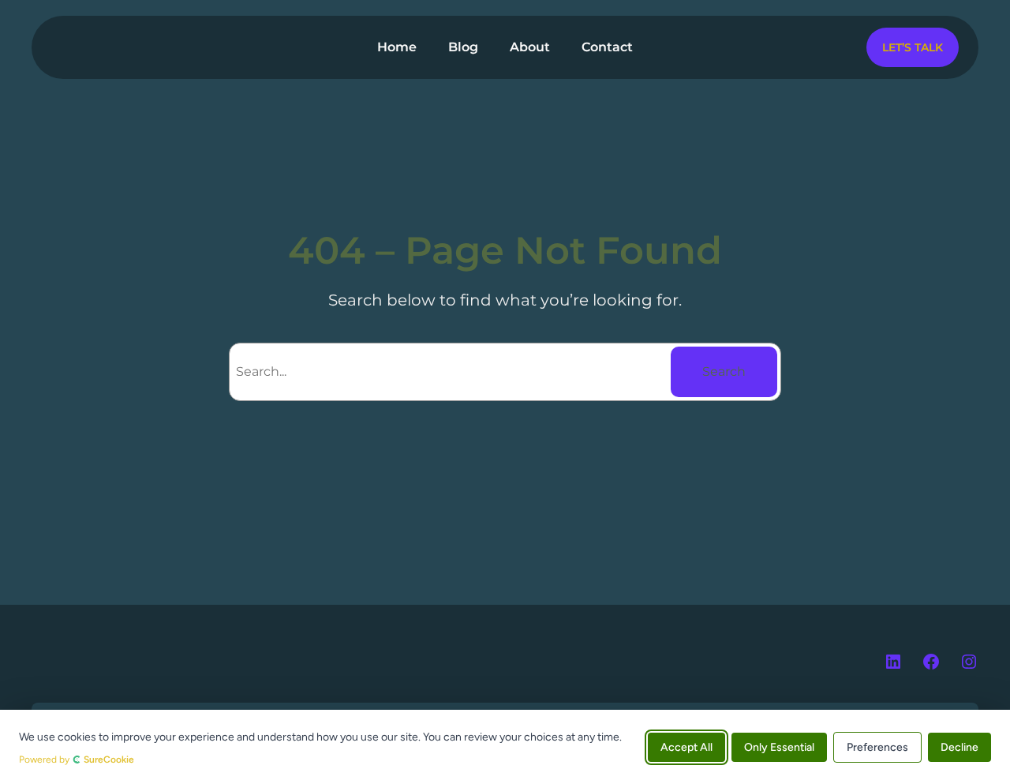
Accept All (686, 746)
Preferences (877, 746)
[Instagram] (969, 661)
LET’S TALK (912, 47)
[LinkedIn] (893, 661)
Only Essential (779, 746)
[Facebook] (931, 661)
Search (724, 371)
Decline (959, 746)
